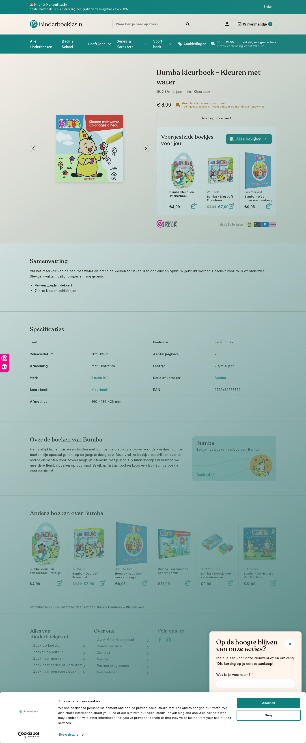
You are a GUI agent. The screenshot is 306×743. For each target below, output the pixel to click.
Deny (269, 715)
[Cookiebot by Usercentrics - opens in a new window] (29, 734)
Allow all (268, 703)
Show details (68, 734)
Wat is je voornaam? (234, 674)
